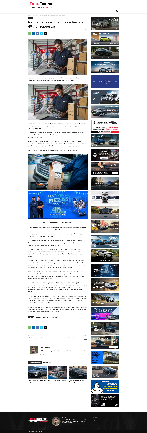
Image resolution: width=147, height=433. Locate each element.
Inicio (29, 15)
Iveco (43, 317)
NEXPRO (48, 317)
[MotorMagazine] (41, 5)
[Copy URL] (45, 33)
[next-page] (32, 385)
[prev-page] (29, 385)
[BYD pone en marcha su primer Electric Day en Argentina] (78, 372)
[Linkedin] (33, 33)
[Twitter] (41, 33)
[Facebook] (37, 33)
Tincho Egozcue (33, 29)
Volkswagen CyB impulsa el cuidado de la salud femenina (74, 338)
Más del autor (47, 362)
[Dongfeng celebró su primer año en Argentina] (57, 372)
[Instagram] (41, 355)
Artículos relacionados (35, 362)
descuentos (38, 317)
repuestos (54, 317)
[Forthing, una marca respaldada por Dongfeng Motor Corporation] (37, 372)
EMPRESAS (34, 15)
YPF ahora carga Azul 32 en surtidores (39, 338)
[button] (117, 11)
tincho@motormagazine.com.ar (99, 420)
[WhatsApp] (29, 33)
